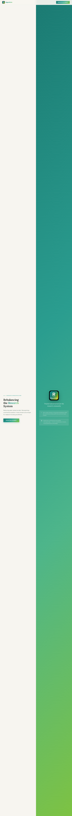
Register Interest (63, 2)
